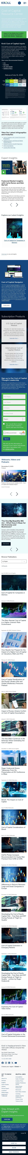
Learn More (6, 305)
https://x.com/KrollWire (12, 1063)
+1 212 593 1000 (6, 1059)
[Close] (25, 1133)
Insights (3, 1082)
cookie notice (5, 1139)
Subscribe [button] (7, 1119)
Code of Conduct (20, 1079)
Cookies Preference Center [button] (21, 1083)
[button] (19, 2)
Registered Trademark (4, 1095)
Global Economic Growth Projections (12, 144)
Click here (4, 254)
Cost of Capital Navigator (13, 285)
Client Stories (5, 1084)
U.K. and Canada (8, 67)
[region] (14, 1143)
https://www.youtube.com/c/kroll (16, 1063)
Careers (3, 1086)
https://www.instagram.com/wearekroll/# (6, 1063)
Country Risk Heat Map (9, 147)
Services (3, 1080)
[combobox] (17, 1067)
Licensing (18, 1094)
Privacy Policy (19, 1099)
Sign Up (7, 438)
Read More (6, 543)
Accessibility (19, 1077)
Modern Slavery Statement (20, 1096)
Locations (4, 1090)
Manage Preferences (14, 1151)
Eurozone (6, 65)
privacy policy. (10, 449)
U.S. (4, 63)
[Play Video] (3, 172)
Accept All (14, 1143)
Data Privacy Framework (19, 1087)
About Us (4, 1078)
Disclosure (18, 1090)
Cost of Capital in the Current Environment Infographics (14, 138)
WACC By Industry (8, 146)
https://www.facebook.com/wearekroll (2, 1063)
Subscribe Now (14, 338)
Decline (14, 1147)
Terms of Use (19, 1101)
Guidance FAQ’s (7, 68)
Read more (19, 36)
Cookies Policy (19, 1081)
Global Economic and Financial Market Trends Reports (13, 141)
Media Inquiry (4, 1092)
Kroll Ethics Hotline (21, 1092)
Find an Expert (5, 1088)
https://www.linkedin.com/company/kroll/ (9, 1063)
